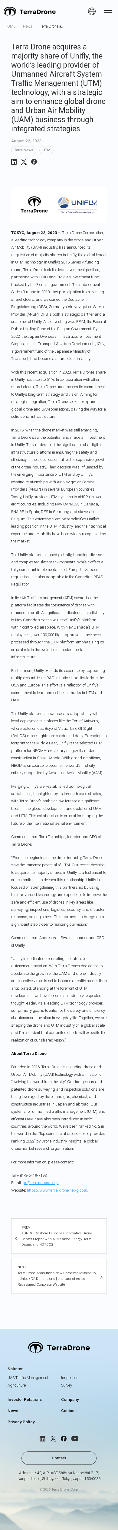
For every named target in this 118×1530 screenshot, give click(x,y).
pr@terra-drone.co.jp (41, 1182)
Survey (66, 1385)
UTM (47, 150)
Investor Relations (25, 1399)
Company (70, 1399)
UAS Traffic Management (28, 1377)
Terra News (23, 150)
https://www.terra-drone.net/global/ (58, 1190)
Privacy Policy (21, 1421)
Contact (68, 1410)
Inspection (69, 1377)
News (13, 1410)
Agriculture (17, 1385)
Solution (16, 1368)
